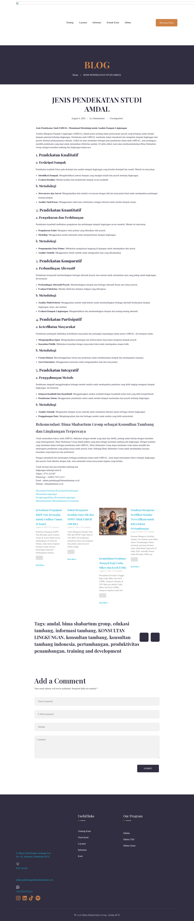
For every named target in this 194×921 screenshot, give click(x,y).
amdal (53, 623)
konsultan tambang (86, 637)
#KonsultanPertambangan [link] (66, 490)
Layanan (83, 22)
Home (75, 75)
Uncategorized (116, 118)
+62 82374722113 (24, 891)
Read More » (40, 565)
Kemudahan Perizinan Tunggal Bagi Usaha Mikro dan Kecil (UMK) (112, 563)
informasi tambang (76, 630)
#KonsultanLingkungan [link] (46, 494)
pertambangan (92, 644)
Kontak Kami (113, 22)
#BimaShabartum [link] (43, 501)
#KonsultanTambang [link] (45, 490)
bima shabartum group (86, 623)
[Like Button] (39, 558)
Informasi (97, 22)
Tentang (69, 22)
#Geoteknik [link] (73, 501)
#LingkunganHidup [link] (45, 497)
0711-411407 (22, 868)
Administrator (98, 118)
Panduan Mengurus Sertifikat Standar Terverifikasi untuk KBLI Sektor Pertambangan (142, 519)
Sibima (128, 22)
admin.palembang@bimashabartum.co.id (34, 880)
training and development (94, 651)
